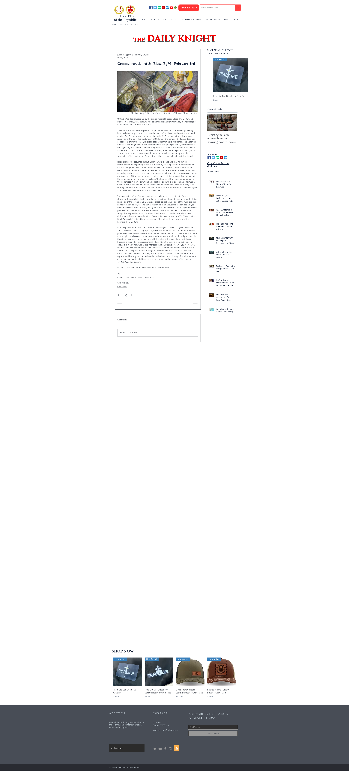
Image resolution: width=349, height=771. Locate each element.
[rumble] (175, 7)
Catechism (122, 286)
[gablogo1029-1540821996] (159, 7)
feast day (149, 277)
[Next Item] (233, 123)
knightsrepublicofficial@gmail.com (166, 769)
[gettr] (163, 7)
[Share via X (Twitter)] (125, 295)
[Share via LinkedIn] (132, 295)
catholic (120, 277)
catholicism (131, 277)
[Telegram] (167, 7)
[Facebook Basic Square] (151, 7)
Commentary (123, 282)
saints (141, 277)
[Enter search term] (238, 8)
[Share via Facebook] (118, 295)
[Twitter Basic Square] (155, 7)
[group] (230, 81)
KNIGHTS (125, 16)
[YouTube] (171, 7)
